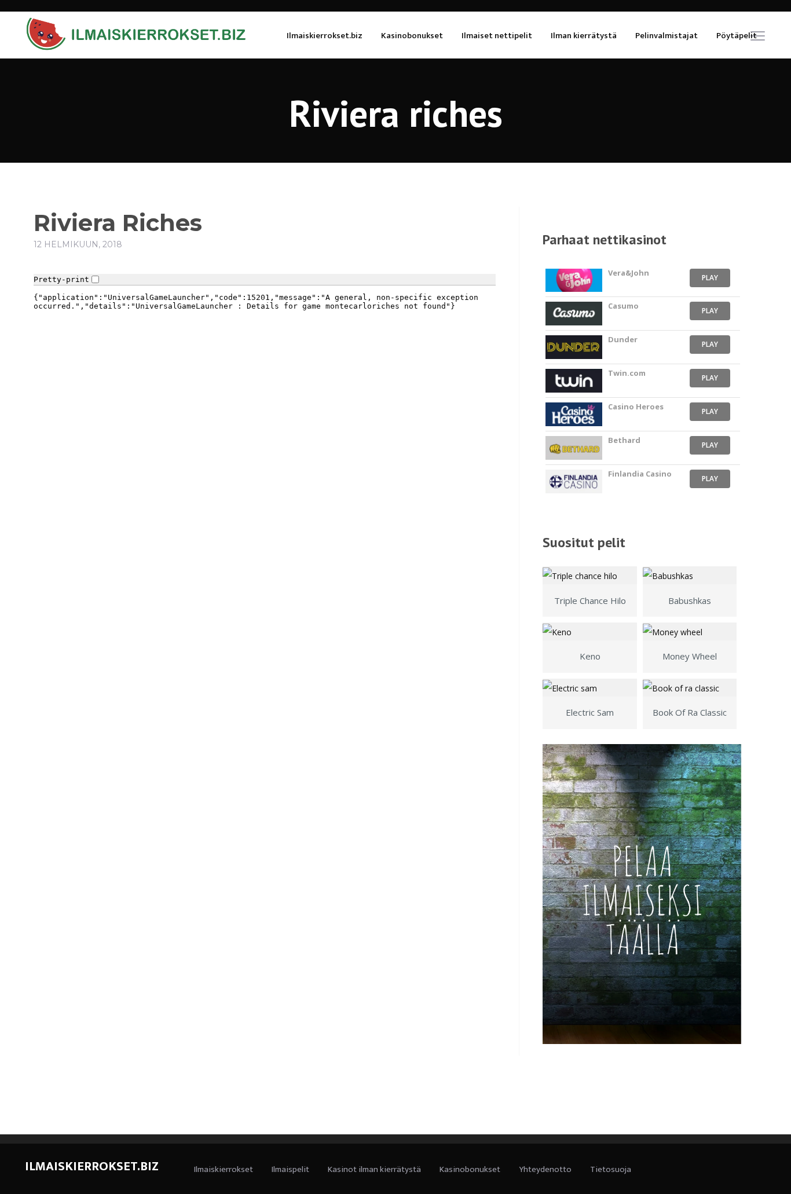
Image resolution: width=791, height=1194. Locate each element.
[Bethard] (573, 448)
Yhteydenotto (545, 1169)
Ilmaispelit (290, 1169)
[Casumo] (573, 313)
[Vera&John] (573, 280)
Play (710, 278)
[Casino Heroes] (573, 414)
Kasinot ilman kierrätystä (374, 1169)
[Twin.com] (573, 381)
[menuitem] (324, 35)
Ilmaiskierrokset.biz (324, 35)
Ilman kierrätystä (584, 35)
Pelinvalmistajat (666, 35)
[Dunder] (573, 347)
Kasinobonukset (412, 35)
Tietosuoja (610, 1169)
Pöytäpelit (736, 35)
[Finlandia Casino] (573, 481)
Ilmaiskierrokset (223, 1169)
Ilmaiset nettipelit (497, 35)
